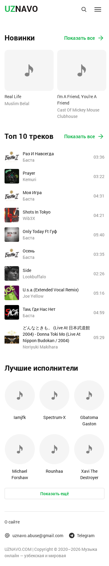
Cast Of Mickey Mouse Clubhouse (78, 113)
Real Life (13, 96)
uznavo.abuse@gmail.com (37, 535)
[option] (29, 78)
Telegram (85, 535)
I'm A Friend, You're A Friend (77, 100)
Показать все (79, 38)
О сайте (12, 522)
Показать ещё (54, 493)
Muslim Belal (17, 103)
